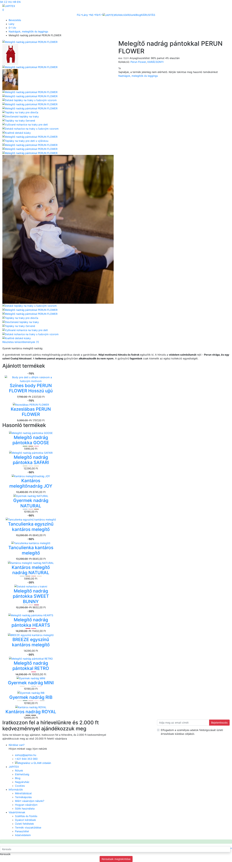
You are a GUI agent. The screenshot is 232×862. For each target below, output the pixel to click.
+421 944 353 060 (26, 758)
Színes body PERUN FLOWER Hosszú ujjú (31, 388)
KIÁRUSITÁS (148, 14)
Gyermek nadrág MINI (31, 682)
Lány (85, 14)
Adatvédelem (23, 835)
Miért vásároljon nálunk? (29, 800)
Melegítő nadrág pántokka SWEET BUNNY (31, 596)
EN (19, 1)
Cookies (20, 785)
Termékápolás (23, 797)
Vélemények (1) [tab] (30, 342)
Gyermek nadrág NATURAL (30, 503)
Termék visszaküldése (28, 827)
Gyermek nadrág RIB (30, 697)
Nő (91, 14)
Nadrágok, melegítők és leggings (28, 31)
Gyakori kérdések (25, 819)
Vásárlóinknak (17, 812)
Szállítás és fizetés (26, 816)
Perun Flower (138, 61)
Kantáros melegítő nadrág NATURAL (31, 570)
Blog (138, 14)
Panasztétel (22, 831)
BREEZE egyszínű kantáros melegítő (31, 642)
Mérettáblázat (23, 793)
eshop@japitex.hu (25, 755)
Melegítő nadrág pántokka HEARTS (31, 622)
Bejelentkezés (219, 722)
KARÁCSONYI (155, 61)
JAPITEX (14, 766)
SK (1, 1)
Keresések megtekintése (116, 859)
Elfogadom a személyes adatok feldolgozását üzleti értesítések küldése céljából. (192, 731)
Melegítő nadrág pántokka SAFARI (31, 460)
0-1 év (12, 27)
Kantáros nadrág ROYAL (31, 711)
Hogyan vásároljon (26, 804)
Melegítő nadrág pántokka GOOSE (30, 440)
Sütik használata (25, 808)
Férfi (98, 14)
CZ (5, 1)
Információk (16, 789)
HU (10, 1)
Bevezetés (15, 20)
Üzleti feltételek (24, 823)
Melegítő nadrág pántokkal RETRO (30, 665)
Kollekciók (121, 14)
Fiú (78, 14)
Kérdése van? (16, 744)
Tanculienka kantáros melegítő (30, 550)
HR (14, 1)
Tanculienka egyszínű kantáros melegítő (31, 526)
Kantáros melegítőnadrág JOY (30, 483)
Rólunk (131, 14)
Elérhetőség (22, 774)
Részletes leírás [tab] (11, 342)
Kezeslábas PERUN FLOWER (31, 411)
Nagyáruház (22, 782)
